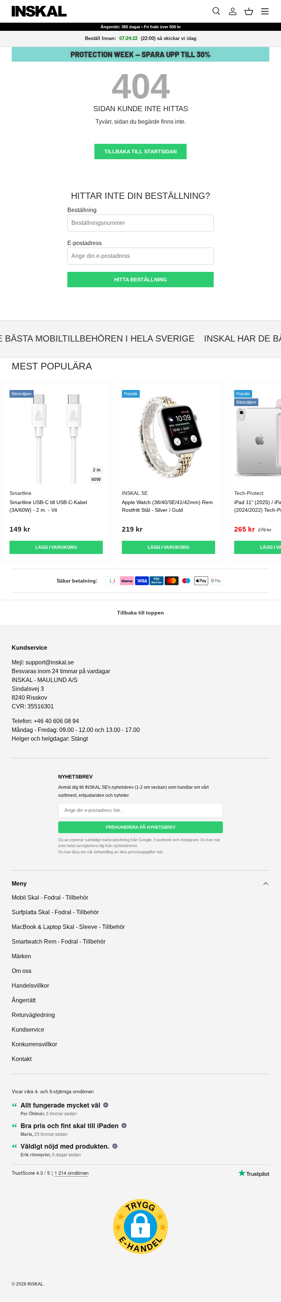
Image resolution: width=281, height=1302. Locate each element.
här (159, 852)
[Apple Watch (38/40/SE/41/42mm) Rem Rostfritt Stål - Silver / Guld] (168, 437)
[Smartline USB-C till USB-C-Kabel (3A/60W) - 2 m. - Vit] (56, 437)
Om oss (21, 971)
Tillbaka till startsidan (140, 151)
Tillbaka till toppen (140, 613)
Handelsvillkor (30, 985)
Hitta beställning (140, 279)
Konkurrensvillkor (34, 1044)
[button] (249, 11)
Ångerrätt (23, 1000)
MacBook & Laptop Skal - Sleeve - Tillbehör (68, 927)
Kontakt (21, 1059)
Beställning (82, 210)
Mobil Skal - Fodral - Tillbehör (50, 897)
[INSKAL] (39, 11)
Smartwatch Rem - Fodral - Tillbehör (58, 941)
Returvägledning (33, 1015)
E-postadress (84, 243)
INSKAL (35, 1284)
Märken (21, 956)
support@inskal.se (50, 662)
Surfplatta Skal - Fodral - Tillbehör (55, 912)
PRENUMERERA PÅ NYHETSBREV (141, 827)
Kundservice (28, 1029)
